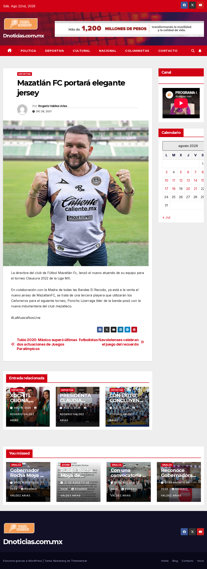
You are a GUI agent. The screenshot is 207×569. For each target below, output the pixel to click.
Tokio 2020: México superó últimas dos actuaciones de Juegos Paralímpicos (47, 344)
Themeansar (79, 560)
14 (195, 180)
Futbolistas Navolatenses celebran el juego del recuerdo (108, 342)
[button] (192, 51)
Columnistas (137, 51)
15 (202, 180)
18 (173, 189)
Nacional (107, 51)
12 (181, 180)
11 (173, 180)
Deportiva (54, 51)
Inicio (200, 560)
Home (165, 560)
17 (166, 189)
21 (195, 189)
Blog (175, 560)
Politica (28, 51)
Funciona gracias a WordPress (23, 560)
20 (188, 189)
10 (166, 180)
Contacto (168, 51)
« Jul (166, 217)
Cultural (81, 51)
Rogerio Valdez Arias (52, 106)
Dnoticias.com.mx (23, 36)
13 (188, 180)
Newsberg (59, 560)
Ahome (66, 465)
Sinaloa (16, 465)
